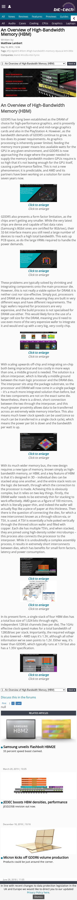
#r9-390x (68, 50)
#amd (17, 55)
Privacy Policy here (38, 892)
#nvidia (25, 55)
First (4, 703)
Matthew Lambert (11, 43)
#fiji (9, 50)
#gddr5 (15, 50)
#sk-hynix (34, 55)
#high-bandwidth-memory (41, 50)
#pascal (59, 50)
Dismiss (38, 897)
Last (18, 703)
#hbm (23, 50)
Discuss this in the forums (18, 697)
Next (70, 63)
